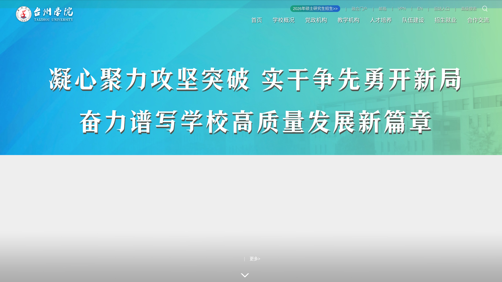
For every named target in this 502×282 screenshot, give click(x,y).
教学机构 (348, 20)
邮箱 (383, 9)
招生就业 (446, 20)
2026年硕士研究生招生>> (315, 8)
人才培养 (381, 20)
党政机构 (316, 20)
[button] (226, 259)
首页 (256, 20)
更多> (276, 259)
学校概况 (284, 20)
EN (419, 8)
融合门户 (359, 9)
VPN (402, 8)
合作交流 (478, 20)
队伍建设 (413, 20)
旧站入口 (442, 9)
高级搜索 (469, 9)
